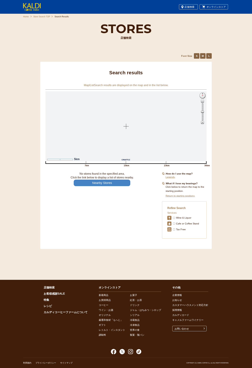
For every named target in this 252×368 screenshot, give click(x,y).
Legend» (170, 177)
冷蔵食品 (135, 320)
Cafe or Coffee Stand (187, 223)
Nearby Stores (102, 183)
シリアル (135, 315)
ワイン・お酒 (106, 310)
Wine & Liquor (183, 217)
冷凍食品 (135, 325)
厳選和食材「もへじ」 (111, 320)
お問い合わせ (182, 328)
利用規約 (27, 363)
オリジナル (105, 315)
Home (26, 16)
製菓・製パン (137, 335)
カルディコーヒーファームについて (66, 312)
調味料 (102, 335)
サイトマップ (66, 363)
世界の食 (135, 330)
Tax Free (181, 229)
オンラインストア (216, 6)
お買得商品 (105, 300)
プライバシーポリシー (45, 363)
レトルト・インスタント (112, 330)
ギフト (102, 325)
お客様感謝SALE (54, 293)
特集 (46, 299)
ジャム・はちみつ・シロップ (145, 310)
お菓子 (133, 295)
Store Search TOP (41, 16)
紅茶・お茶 (136, 300)
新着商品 (103, 295)
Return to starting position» (180, 195)
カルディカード (180, 315)
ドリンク (135, 305)
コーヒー (103, 305)
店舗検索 (189, 6)
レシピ (48, 306)
